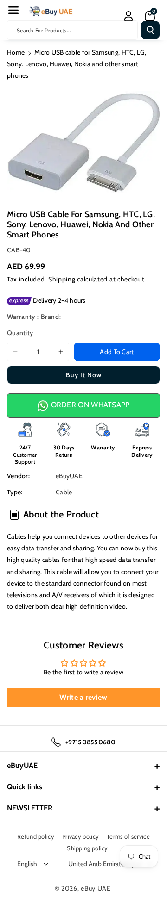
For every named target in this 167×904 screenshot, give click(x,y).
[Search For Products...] (150, 30)
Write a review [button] (83, 697)
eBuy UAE (96, 888)
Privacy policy (80, 836)
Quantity (20, 333)
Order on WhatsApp (89, 404)
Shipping (62, 279)
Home (16, 52)
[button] (13, 10)
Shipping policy (87, 848)
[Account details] (128, 16)
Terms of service (128, 836)
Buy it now (84, 375)
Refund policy (35, 836)
